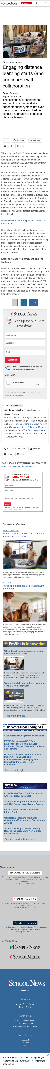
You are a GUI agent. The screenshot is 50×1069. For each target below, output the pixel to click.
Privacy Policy (19, 395)
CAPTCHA (10, 375)
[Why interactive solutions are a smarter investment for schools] (25, 568)
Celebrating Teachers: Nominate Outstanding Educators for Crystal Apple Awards (24, 820)
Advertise (25, 990)
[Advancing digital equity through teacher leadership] (25, 621)
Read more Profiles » (16, 715)
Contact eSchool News (25, 1020)
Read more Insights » (16, 770)
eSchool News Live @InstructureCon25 (24, 736)
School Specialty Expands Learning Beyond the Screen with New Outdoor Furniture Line (23, 830)
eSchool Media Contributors (22, 410)
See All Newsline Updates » (19, 839)
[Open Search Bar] (37, 3)
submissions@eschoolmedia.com (17, 466)
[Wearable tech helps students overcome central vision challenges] (14, 701)
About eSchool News (25, 1004)
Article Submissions (25, 1023)
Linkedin (25, 1045)
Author (5, 406)
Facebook (25, 1040)
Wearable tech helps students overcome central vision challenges (24, 684)
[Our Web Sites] (25, 947)
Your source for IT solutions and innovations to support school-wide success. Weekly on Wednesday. (25, 905)
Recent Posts (16, 406)
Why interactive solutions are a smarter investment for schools (23, 535)
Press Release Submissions (25, 1026)
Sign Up (7, 504)
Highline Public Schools (18, 153)
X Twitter (25, 1043)
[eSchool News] (9, 3)
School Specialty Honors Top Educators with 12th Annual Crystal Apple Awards (24, 802)
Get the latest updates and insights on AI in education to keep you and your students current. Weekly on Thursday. (25, 929)
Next (33, 302)
